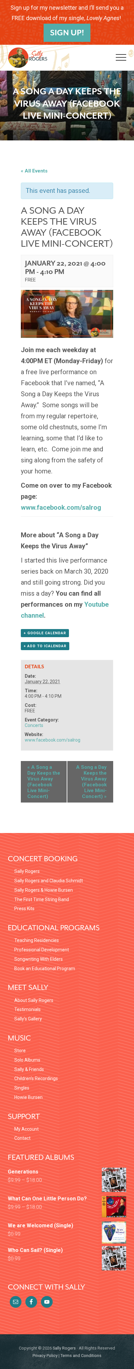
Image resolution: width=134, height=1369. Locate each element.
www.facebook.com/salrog (61, 507)
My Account (26, 1129)
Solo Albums (27, 1060)
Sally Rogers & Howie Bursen (43, 890)
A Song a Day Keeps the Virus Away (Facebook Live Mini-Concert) (43, 781)
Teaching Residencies (36, 940)
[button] (121, 57)
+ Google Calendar (45, 633)
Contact (22, 1138)
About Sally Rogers (33, 1000)
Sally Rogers (27, 871)
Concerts (34, 725)
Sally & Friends (29, 1069)
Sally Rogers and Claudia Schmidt (48, 880)
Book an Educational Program (44, 968)
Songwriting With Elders (38, 959)
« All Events (34, 171)
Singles (21, 1087)
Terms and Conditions (80, 1355)
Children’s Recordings (36, 1078)
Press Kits (24, 908)
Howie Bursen (28, 1097)
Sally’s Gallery (28, 1018)
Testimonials (27, 1009)
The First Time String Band (41, 899)
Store (20, 1050)
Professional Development (41, 949)
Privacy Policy (45, 1355)
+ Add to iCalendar (45, 646)
